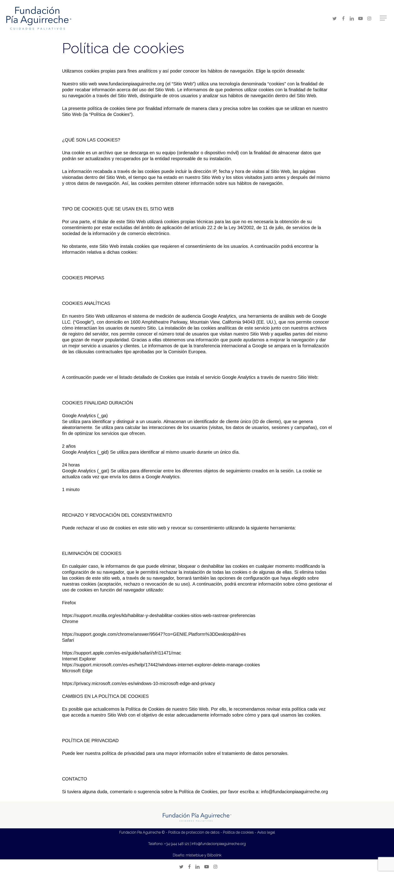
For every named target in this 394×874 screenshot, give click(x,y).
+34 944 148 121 (176, 844)
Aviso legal (266, 832)
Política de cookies (238, 832)
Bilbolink (214, 855)
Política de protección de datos (194, 832)
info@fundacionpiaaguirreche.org (219, 844)
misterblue (194, 855)
